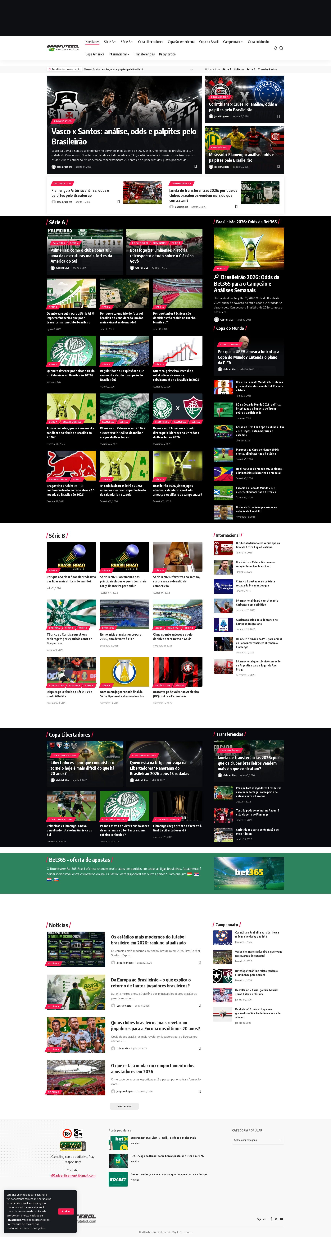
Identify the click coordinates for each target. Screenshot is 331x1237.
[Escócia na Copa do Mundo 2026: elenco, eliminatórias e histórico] (223, 493)
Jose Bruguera (64, 166)
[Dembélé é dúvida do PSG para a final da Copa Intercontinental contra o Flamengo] (223, 644)
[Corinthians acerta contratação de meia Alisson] (223, 835)
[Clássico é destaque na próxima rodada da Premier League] (223, 586)
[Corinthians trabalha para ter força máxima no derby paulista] (222, 937)
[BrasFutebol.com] (63, 48)
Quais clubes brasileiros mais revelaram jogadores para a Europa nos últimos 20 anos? (155, 1025)
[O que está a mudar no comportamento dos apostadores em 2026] (76, 1077)
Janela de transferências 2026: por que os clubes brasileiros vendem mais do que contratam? (203, 195)
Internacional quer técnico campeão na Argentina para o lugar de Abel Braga (258, 665)
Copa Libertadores (65, 755)
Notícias (239, 69)
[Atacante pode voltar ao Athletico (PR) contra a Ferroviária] (177, 672)
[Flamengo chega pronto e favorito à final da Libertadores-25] (177, 806)
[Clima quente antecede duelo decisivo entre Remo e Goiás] (177, 614)
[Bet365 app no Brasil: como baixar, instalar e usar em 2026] (118, 1161)
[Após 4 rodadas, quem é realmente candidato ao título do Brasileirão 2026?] (71, 408)
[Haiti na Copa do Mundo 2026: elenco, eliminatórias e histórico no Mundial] (223, 474)
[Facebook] (271, 1219)
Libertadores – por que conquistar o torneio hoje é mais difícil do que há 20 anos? (82, 768)
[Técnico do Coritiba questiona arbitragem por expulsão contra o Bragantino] (71, 614)
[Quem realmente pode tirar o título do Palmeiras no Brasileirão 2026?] (71, 351)
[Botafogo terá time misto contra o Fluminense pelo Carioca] (222, 976)
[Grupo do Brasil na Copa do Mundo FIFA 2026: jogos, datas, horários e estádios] (223, 432)
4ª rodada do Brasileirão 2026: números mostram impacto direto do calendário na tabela (123, 490)
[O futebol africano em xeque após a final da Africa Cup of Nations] (223, 548)
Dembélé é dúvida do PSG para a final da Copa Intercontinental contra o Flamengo (259, 643)
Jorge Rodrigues (125, 962)
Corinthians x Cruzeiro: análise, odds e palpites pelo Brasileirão (243, 106)
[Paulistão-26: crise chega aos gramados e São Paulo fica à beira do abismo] (222, 1014)
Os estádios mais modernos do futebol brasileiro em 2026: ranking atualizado (148, 939)
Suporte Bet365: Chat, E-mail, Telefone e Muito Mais (163, 1137)
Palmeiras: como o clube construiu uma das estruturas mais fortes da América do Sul (81, 255)
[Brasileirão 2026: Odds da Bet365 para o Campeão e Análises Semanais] (249, 249)
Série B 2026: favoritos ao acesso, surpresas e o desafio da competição (176, 581)
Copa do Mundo (230, 344)
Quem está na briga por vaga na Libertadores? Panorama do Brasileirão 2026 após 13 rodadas (159, 768)
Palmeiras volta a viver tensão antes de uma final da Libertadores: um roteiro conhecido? (124, 830)
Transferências (267, 69)
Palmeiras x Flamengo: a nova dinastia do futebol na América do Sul (69, 830)
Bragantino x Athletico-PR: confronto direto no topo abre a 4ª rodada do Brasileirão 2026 (70, 490)
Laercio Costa (123, 1005)
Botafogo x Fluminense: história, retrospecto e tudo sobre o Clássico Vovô (162, 255)
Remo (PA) (108, 628)
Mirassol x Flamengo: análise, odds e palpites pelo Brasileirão (241, 157)
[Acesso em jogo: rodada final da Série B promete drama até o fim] (124, 672)
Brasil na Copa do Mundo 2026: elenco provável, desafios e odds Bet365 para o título (259, 386)
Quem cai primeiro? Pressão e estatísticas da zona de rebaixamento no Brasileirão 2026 (176, 375)
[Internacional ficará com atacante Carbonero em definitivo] (223, 606)
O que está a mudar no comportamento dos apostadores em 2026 (152, 1068)
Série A (226, 69)
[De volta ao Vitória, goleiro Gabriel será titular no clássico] (222, 995)
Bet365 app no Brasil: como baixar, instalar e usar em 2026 (167, 1156)
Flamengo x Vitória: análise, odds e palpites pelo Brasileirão (80, 193)
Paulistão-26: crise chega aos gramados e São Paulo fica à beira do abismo (258, 1013)
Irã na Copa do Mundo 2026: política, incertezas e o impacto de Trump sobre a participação (258, 408)
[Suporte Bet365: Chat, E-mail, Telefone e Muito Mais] (118, 1143)
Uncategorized (72, 422)
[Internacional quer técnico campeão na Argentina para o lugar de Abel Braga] (223, 666)
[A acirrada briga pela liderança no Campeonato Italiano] (223, 625)
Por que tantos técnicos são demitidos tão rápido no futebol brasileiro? (174, 318)
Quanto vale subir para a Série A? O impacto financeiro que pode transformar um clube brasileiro (70, 318)
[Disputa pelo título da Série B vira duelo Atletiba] (71, 672)
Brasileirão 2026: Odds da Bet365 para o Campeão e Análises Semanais (246, 283)
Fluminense (160, 243)
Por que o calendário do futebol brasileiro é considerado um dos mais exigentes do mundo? (121, 318)
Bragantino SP (58, 479)
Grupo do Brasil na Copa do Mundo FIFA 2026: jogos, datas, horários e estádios (260, 431)
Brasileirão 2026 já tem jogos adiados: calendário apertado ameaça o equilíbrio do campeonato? (177, 490)
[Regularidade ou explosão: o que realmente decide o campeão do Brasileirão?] (124, 351)
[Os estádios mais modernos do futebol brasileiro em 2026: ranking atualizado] (76, 949)
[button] (66, 1211)
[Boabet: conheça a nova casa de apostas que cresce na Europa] (118, 1179)
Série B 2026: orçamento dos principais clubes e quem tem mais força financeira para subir (123, 581)
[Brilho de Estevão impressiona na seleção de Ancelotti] (223, 512)
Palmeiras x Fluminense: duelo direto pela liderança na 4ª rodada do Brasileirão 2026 (176, 432)
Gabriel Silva (181, 206)
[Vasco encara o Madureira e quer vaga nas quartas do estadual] (222, 957)
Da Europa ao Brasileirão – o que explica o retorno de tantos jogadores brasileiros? (151, 982)
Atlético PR (56, 685)
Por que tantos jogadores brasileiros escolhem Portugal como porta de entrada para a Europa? (258, 792)
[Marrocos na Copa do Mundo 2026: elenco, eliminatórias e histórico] (223, 455)
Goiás (159, 628)
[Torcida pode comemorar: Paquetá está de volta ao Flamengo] (223, 815)
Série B (251, 69)
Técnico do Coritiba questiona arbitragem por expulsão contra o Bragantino (69, 639)
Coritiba (54, 628)
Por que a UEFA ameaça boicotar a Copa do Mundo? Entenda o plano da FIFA (248, 357)
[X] (276, 1219)
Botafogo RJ (140, 243)
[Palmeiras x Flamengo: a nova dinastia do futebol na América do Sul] (71, 806)
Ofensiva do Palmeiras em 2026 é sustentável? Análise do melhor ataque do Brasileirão (122, 432)
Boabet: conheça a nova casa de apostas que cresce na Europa (169, 1174)
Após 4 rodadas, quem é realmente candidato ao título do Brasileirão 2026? (70, 432)
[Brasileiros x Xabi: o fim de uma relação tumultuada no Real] (223, 567)
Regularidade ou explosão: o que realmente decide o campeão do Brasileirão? (122, 375)
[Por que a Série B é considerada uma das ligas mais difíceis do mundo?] (71, 557)
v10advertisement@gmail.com (72, 1175)
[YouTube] (281, 1219)
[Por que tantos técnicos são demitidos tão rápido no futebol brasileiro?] (177, 293)
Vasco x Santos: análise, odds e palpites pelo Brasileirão (114, 69)
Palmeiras (59, 243)
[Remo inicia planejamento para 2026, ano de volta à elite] (124, 614)
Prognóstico (63, 121)
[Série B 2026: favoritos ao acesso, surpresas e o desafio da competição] (177, 557)
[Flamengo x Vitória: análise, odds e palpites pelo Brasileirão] (142, 192)
